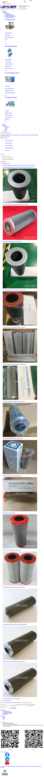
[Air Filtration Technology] (10, 108)
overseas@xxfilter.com (7, 3)
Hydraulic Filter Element (9, 37)
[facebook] (7, 756)
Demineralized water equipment (10, 92)
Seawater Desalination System (10, 16)
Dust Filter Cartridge (8, 112)
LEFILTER (7, 110)
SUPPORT (2, 716)
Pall (5, 41)
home (7, 134)
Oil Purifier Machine (8, 32)
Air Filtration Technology (9, 17)
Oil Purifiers (7, 150)
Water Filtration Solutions (9, 15)
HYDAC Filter (7, 766)
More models (5, 714)
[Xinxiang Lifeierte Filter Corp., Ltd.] (15, 9)
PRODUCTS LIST (4, 137)
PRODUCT (7, 13)
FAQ (6, 130)
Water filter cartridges (8, 68)
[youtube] (7, 764)
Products (10, 134)
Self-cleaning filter (8, 61)
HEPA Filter (7, 119)
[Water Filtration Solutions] (10, 57)
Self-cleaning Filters (37, 766)
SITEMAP (2, 767)
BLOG (4, 717)
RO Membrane (7, 86)
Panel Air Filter (24, 766)
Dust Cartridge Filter (18, 766)
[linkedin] (7, 761)
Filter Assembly (7, 35)
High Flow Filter (31, 766)
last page (9, 700)
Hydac (6, 39)
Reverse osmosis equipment (9, 88)
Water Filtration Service (9, 147)
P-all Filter (12, 766)
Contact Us (2, 154)
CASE (6, 129)
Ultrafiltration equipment (9, 90)
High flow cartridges (8, 59)
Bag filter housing (8, 66)
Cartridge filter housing (9, 63)
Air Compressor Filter (8, 117)
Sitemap (4, 2)
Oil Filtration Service (9, 14)
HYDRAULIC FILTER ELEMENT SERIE (30, 134)
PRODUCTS (2, 710)
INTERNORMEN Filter (4, 135)
